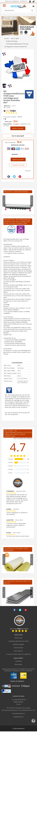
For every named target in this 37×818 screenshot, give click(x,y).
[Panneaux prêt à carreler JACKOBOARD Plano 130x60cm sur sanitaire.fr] (17, 599)
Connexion (18, 661)
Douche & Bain (18, 648)
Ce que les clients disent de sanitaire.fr (18, 654)
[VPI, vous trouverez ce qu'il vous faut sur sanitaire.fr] (29, 94)
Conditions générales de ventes (19, 641)
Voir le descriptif (18, 136)
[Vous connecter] (34, 1)
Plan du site (18, 638)
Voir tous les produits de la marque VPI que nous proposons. (17, 413)
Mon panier (18, 664)
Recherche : (10, 10)
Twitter (20, 610)
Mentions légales (18, 644)
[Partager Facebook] (8, 176)
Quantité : (15, 154)
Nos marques (18, 651)
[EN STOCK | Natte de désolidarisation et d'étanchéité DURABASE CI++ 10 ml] (17, 566)
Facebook (14, 610)
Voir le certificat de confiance (23, 438)
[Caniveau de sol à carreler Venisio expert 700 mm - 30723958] (17, 208)
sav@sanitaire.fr (18, 717)
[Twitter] (14, 176)
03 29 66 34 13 (23, 1)
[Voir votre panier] (33, 6)
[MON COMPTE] (30, 1)
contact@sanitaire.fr (18, 713)
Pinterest (25, 610)
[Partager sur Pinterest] (20, 176)
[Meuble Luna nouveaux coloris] (18, 26)
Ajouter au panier (17, 128)
